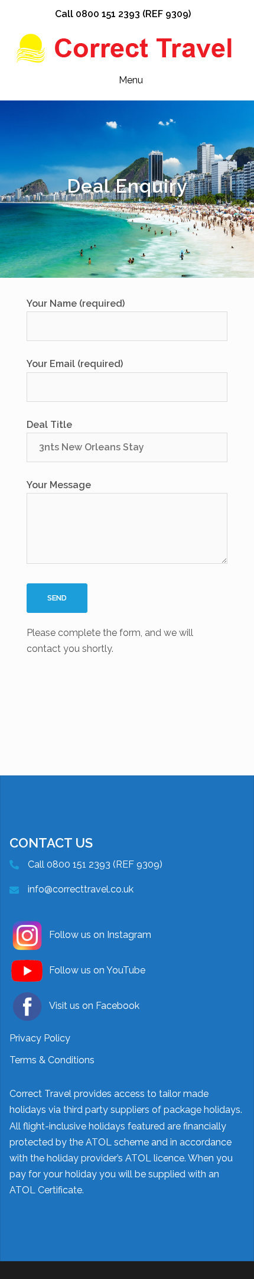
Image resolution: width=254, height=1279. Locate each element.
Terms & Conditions (52, 1060)
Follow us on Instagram (100, 934)
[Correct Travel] (127, 47)
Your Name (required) (76, 303)
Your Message (59, 485)
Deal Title (49, 424)
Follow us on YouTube (97, 970)
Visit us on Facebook (94, 1005)
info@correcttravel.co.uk (80, 889)
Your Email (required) (75, 363)
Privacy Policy (39, 1038)
